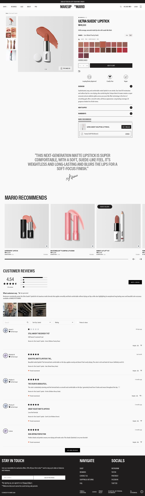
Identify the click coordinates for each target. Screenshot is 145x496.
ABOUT (29, 6)
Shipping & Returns (87, 479)
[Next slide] (140, 259)
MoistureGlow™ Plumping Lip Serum (62, 251)
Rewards (83, 472)
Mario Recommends (84, 119)
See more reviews (72, 450)
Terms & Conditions (83, 491)
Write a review (135, 282)
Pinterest (114, 475)
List (130, 35)
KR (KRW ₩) (127, 6)
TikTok (113, 472)
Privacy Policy (101, 491)
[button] (46, 246)
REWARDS (14, 6)
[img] (23, 293)
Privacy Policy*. (27, 482)
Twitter (114, 483)
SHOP (5, 6)
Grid (127, 35)
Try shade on (66, 68)
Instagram (115, 468)
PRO (36, 6)
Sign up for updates (49, 478)
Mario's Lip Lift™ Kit (102, 251)
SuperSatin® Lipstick (11, 251)
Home (7, 13)
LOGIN (136, 6)
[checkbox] (86, 322)
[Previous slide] (133, 259)
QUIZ (21, 6)
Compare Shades (82, 60)
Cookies (94, 491)
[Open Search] (121, 6)
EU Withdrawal (133, 491)
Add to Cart (111, 65)
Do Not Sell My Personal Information (115, 491)
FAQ (81, 483)
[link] (82, 17)
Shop (81, 468)
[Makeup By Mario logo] (72, 6)
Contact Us (84, 475)
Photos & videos (84, 322)
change (127, 134)
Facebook (114, 479)
